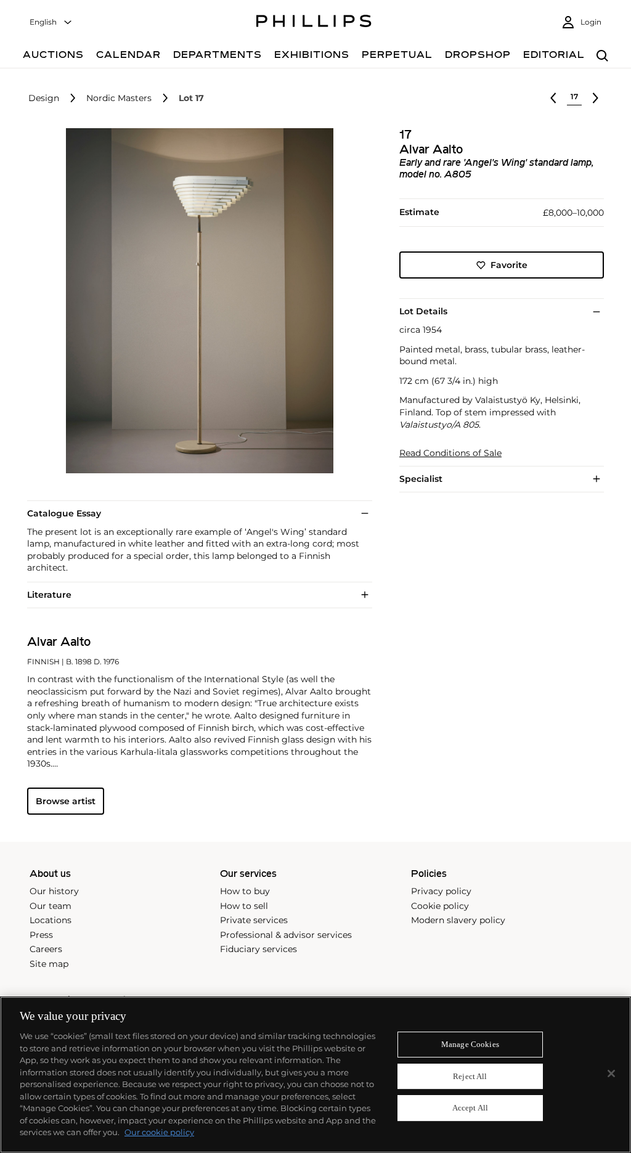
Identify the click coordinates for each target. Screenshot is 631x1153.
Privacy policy (441, 891)
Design (43, 98)
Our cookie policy (159, 1132)
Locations (50, 920)
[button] (196, 300)
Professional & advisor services (286, 934)
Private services (254, 920)
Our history (54, 891)
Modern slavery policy (458, 920)
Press (41, 934)
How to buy (245, 891)
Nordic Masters (119, 98)
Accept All (470, 1108)
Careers (46, 949)
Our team (50, 905)
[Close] (611, 1073)
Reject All (470, 1076)
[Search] (602, 56)
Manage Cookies (470, 1044)
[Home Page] (314, 23)
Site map (49, 963)
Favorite (509, 265)
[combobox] (51, 22)
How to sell (244, 905)
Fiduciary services (258, 949)
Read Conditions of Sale (450, 453)
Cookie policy (440, 905)
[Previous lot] (553, 98)
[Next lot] (595, 98)
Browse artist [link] (66, 801)
